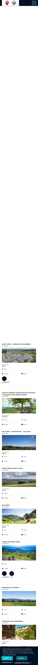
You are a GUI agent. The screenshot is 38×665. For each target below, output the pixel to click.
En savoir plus (6, 662)
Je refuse (21, 658)
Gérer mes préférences (22, 663)
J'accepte (6, 658)
